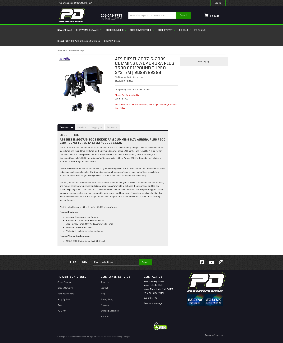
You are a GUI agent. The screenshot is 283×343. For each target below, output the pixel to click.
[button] (160, 15)
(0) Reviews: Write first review (129, 77)
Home (59, 50)
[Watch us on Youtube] (211, 262)
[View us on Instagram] (221, 262)
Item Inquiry (203, 61)
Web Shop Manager (122, 336)
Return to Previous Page (74, 50)
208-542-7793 (150, 297)
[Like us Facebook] (202, 262)
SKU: (117, 80)
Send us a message (153, 303)
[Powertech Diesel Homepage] (76, 15)
